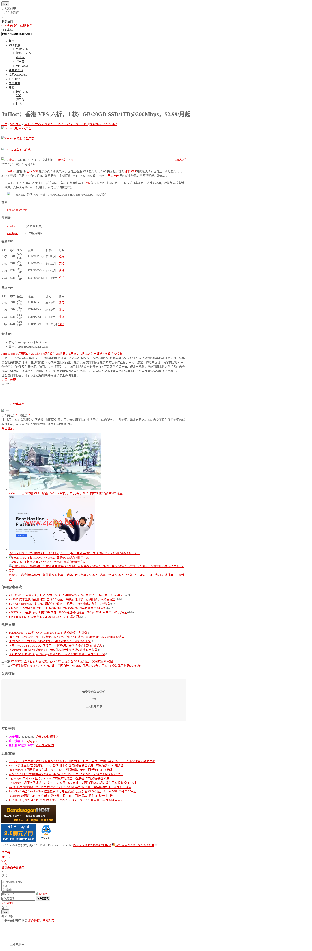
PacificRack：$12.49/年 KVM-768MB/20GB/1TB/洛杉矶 (44, 616)
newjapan (12, 233)
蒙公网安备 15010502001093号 (134, 845)
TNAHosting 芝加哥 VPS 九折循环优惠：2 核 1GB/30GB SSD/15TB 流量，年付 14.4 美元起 (66, 800)
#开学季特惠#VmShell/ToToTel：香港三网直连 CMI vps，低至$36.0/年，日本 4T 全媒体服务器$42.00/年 (76, 665)
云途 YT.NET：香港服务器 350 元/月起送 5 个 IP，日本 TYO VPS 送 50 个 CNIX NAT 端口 (66, 774)
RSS (4, 863)
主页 (11, 428)
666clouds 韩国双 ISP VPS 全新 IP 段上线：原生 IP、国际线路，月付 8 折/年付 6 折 (61, 795)
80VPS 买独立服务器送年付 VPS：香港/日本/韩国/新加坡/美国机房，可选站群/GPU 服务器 (66, 765)
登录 (5, 4)
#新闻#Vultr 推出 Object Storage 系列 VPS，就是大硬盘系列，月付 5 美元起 (57, 654)
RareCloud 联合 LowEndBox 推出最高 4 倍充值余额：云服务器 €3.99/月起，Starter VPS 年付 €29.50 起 (72, 791)
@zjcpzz (32, 741)
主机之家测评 (10, 12)
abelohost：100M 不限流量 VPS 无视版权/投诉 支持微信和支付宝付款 (53, 649)
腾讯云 (20, 57)
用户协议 (34, 920)
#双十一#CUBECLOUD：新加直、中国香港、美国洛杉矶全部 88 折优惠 (55, 645)
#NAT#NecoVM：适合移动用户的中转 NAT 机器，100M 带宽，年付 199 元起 (59, 603)
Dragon (77, 845)
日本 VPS (130, 171)
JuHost (11, 171)
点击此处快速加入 (46, 736)
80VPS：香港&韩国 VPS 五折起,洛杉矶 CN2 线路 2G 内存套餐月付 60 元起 (57, 608)
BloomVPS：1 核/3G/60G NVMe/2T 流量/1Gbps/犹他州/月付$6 (47, 561)
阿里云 (20, 61)
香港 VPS (33, 171)
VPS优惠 (15, 124)
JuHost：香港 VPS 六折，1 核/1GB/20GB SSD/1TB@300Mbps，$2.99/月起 (70, 124)
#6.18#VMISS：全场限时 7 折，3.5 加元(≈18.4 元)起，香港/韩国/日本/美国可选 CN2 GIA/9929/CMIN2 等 (74, 553)
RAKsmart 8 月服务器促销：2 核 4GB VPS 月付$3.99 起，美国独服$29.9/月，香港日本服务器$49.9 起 (72, 782)
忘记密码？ (8, 903)
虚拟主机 (14, 83)
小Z (11, 159)
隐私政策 (48, 920)
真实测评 (14, 78)
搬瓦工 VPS (23, 52)
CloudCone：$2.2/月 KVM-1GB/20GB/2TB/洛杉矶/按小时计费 (48, 632)
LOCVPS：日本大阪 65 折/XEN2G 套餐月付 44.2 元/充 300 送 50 (50, 641)
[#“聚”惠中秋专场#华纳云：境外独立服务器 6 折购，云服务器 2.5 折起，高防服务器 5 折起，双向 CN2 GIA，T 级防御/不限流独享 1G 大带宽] (97, 568)
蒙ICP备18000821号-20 (96, 845)
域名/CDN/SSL (18, 74)
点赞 (5, 379)
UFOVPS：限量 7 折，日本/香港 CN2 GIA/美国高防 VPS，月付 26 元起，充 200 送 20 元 (66, 595)
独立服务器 (16, 70)
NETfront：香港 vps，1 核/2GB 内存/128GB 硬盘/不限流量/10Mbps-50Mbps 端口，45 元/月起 (68, 612)
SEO (18, 95)
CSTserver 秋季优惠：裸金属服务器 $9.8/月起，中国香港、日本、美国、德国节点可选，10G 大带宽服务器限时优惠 (82, 761)
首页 (11, 41)
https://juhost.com (17, 209)
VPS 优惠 (15, 45)
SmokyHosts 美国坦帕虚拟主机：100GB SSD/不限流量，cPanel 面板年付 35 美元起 (61, 769)
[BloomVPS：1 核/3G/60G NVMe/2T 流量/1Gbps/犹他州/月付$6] (97, 557)
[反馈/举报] (19, 379)
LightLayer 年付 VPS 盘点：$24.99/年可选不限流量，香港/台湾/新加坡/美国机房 (59, 778)
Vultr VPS (22, 48)
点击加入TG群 (45, 745)
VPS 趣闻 (22, 65)
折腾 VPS (22, 91)
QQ (3, 860)
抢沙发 (61, 159)
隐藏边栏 (180, 159)
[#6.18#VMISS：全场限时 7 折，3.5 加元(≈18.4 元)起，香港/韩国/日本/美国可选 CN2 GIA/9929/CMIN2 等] (97, 523)
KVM (87, 183)
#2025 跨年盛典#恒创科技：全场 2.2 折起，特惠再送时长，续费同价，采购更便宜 (62, 599)
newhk (11, 226)
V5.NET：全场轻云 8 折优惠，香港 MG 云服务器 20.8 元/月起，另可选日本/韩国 (62, 661)
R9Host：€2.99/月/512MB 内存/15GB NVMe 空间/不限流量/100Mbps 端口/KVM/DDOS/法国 (66, 636)
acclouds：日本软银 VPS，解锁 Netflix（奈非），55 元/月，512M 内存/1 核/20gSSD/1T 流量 (66, 493)
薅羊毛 (20, 99)
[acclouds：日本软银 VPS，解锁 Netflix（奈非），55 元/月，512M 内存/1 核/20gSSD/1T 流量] (97, 462)
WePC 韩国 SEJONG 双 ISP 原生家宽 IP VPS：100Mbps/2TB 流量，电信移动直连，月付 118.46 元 (70, 787)
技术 (19, 103)
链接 (61, 256)
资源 (11, 87)
